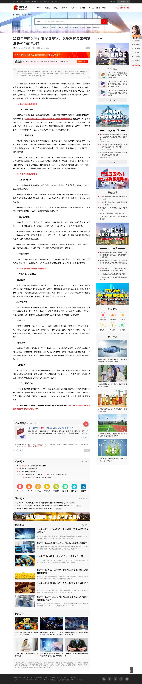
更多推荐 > (85, 525)
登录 (111, 1)
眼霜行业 (68, 27)
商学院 (91, 8)
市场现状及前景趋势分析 (27, 468)
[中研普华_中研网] (20, 9)
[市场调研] (112, 294)
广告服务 (32, 677)
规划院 (56, 8)
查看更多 (112, 100)
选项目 (82, 8)
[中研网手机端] (127, 679)
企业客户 (52, 677)
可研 (18, 1)
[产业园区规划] (112, 178)
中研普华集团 (17, 677)
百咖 (98, 8)
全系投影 (82, 27)
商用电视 (75, 27)
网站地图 (73, 677)
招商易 (64, 8)
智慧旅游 (53, 27)
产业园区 (33, 1)
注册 (115, 1)
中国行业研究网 (56, 680)
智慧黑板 (96, 27)
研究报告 (131, 668)
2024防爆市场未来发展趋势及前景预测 (31, 466)
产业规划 (27, 1)
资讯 (38, 8)
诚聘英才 (46, 677)
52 (87, 450)
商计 (22, 1)
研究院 (47, 8)
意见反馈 (59, 677)
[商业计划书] (112, 234)
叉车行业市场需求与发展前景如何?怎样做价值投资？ (37, 55)
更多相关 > (85, 461)
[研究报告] (112, 54)
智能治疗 (46, 27)
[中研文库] (121, 679)
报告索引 (66, 677)
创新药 (89, 27)
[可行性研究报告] (112, 116)
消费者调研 (47, 1)
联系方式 (25, 677)
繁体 (88, 48)
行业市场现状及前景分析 (27, 471)
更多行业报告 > (83, 498)
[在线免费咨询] (86, 424)
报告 (14, 1)
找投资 (73, 8)
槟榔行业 (60, 27)
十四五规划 (54, 1)
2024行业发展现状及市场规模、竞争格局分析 (34, 477)
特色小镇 (39, 1)
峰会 (104, 8)
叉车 (20, 450)
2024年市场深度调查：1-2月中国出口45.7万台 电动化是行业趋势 (42, 474)
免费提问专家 (82, 61)
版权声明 (39, 677)
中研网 (24, 15)
